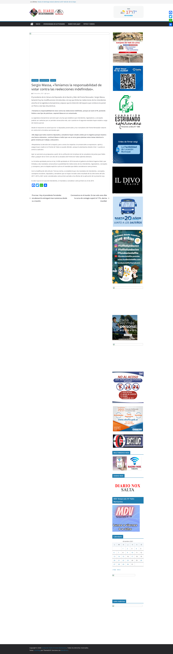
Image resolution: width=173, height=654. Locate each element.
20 (114, 560)
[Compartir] (171, 24)
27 (114, 564)
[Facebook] (171, 12)
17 (132, 556)
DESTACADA (35, 80)
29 (123, 564)
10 (132, 552)
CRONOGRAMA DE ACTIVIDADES (54, 24)
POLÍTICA (53, 80)
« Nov (114, 570)
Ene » (119, 570)
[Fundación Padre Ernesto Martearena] (31, 24)
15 (123, 556)
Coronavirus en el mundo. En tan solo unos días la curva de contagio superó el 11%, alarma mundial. (89, 198)
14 (119, 556)
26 (141, 560)
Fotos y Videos (89, 24)
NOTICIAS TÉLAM (44, 80)
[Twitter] (171, 16)
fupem (48, 93)
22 (123, 560)
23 (128, 560)
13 (114, 556)
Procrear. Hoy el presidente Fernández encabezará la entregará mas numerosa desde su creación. (49, 198)
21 (119, 560)
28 (119, 564)
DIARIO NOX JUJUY (74, 24)
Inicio (38, 24)
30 (128, 564)
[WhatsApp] (171, 20)
